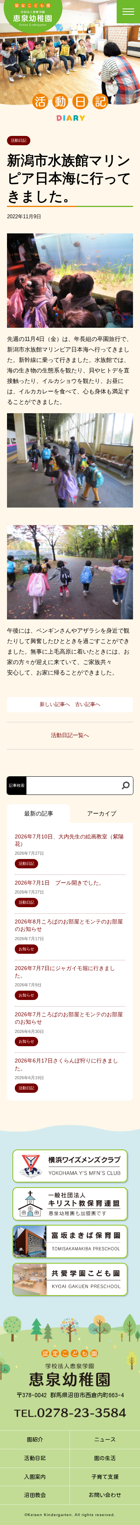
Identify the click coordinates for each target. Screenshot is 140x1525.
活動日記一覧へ (70, 735)
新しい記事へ (55, 704)
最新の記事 (38, 813)
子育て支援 (105, 1477)
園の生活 (105, 1458)
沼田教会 (35, 1495)
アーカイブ (101, 813)
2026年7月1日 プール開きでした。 (59, 883)
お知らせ (26, 949)
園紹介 (35, 1439)
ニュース (105, 1439)
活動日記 (18, 140)
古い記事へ (87, 704)
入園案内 (35, 1477)
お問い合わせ (105, 1495)
